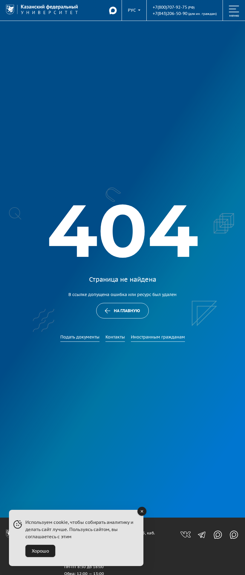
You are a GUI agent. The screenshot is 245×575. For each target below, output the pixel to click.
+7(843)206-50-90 (170, 13)
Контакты (115, 337)
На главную (127, 310)
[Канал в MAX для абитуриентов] (218, 535)
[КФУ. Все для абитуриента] (42, 10)
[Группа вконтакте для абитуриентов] (185, 535)
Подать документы (79, 337)
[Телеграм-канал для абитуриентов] (202, 535)
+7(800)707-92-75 (170, 7)
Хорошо (40, 551)
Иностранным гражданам (158, 337)
